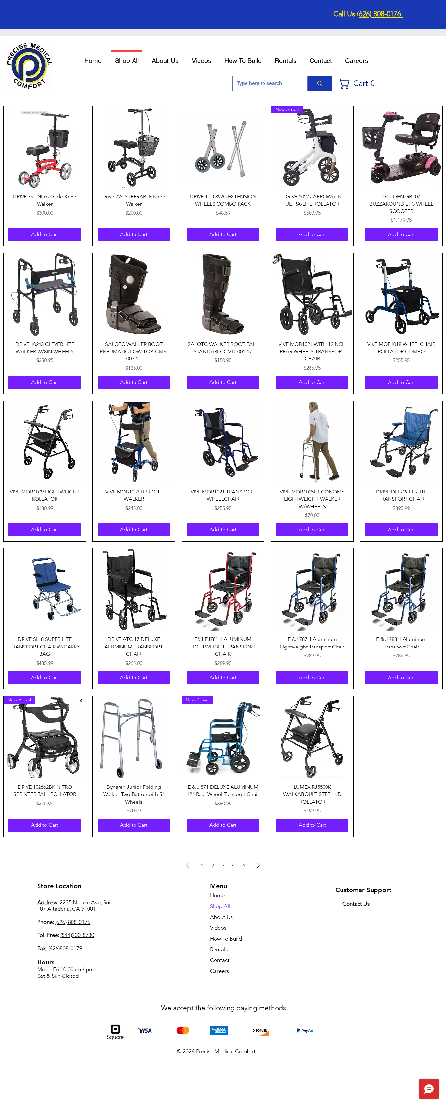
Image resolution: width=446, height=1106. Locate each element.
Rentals (219, 949)
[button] (359, 83)
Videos (218, 928)
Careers (219, 971)
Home (217, 895)
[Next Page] (258, 865)
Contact (220, 960)
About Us (221, 917)
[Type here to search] (319, 83)
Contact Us (356, 903)
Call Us (345, 13)
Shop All (220, 906)
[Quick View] (45, 147)
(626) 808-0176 (380, 13)
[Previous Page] (188, 865)
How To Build (226, 938)
